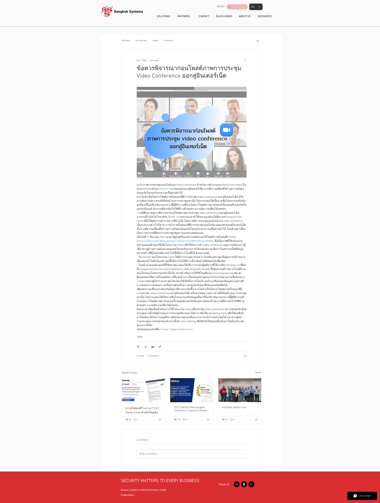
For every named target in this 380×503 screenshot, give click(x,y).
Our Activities (141, 40)
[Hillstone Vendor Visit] (239, 390)
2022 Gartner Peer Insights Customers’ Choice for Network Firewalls (191, 409)
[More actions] (245, 60)
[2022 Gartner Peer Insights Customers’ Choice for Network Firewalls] (191, 390)
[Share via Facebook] (138, 346)
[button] (221, 6)
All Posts (126, 40)
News (155, 40)
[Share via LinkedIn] (152, 346)
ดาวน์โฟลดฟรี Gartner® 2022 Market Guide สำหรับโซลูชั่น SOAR (142, 411)
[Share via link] (160, 346)
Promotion (168, 40)
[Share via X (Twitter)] (145, 346)
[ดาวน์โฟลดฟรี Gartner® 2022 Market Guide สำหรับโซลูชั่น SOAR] (143, 390)
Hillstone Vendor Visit (234, 407)
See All (258, 372)
